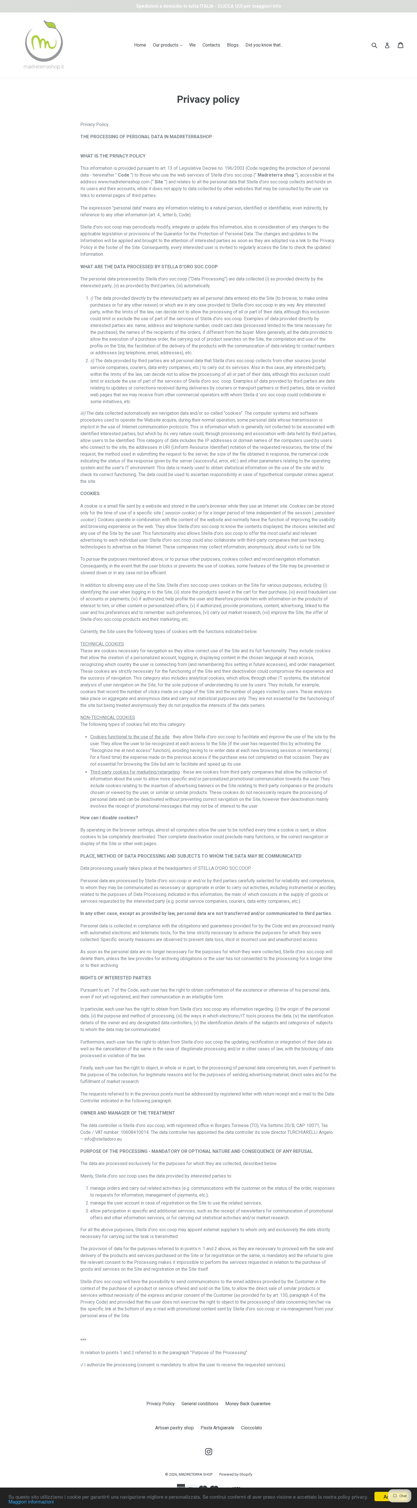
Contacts (211, 45)
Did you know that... (264, 45)
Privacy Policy (160, 1403)
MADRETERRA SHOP (195, 1474)
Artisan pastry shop (174, 1427)
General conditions (200, 1403)
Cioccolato (251, 1427)
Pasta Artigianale (217, 1427)
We (192, 45)
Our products (169, 45)
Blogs (233, 45)
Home (140, 45)
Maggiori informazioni (31, 1501)
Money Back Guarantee (248, 1403)
